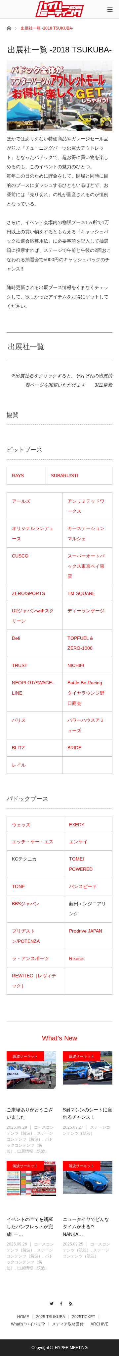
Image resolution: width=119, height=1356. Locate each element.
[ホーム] (9, 27)
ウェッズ (21, 824)
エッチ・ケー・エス (33, 841)
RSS (69, 1303)
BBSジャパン (25, 903)
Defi (16, 638)
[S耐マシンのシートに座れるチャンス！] (87, 1076)
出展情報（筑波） (33, 1151)
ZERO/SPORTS (28, 593)
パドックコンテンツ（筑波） (30, 1145)
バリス (19, 720)
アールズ (21, 501)
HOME (23, 1317)
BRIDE (74, 747)
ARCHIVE (99, 1324)
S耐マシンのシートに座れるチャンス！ (87, 1113)
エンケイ (78, 841)
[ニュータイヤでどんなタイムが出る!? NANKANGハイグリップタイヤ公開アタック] (87, 1186)
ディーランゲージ (85, 610)
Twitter (50, 1303)
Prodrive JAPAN (85, 931)
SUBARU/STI (64, 475)
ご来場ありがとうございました (30, 1113)
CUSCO (20, 556)
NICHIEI (75, 665)
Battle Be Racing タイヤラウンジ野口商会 (87, 693)
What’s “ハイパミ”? (28, 1324)
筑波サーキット (25, 1056)
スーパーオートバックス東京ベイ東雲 (85, 566)
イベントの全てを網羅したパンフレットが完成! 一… (30, 1227)
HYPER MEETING (71, 1347)
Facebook (60, 1303)
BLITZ (18, 747)
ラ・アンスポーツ (30, 958)
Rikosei (76, 958)
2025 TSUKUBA (50, 1317)
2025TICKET (83, 1317)
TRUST (19, 665)
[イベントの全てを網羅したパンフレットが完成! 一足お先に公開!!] (31, 1186)
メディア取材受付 (68, 1324)
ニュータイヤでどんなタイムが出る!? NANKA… (86, 1227)
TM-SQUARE (81, 593)
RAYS (18, 475)
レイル (19, 765)
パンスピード (83, 886)
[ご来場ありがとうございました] (31, 1076)
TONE (18, 886)
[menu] (109, 9)
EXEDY (76, 824)
